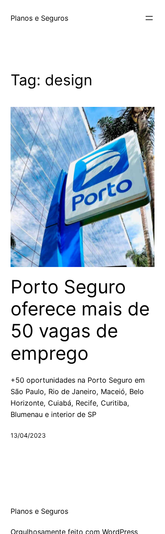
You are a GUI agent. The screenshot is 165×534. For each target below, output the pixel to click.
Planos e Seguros (39, 18)
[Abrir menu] (149, 18)
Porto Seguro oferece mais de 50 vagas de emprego (80, 320)
